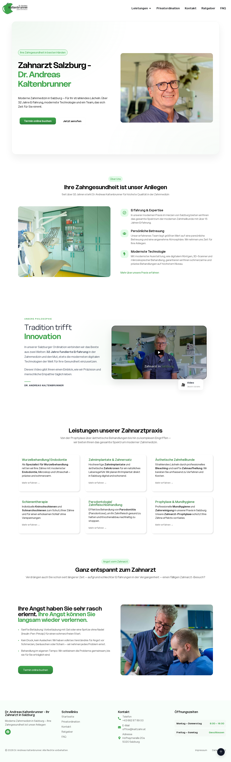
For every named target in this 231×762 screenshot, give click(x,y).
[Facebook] (8, 732)
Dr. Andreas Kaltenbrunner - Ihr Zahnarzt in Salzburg (27, 713)
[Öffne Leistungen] (150, 8)
